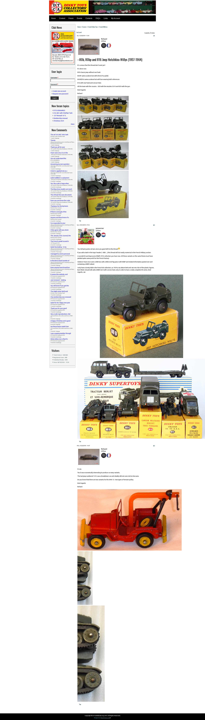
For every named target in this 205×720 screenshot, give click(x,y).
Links (106, 18)
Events (79, 18)
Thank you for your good (59, 308)
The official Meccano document (61, 195)
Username (54, 77)
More (72, 124)
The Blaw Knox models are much (61, 189)
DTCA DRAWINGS (59, 110)
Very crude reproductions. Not (60, 314)
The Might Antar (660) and (59, 291)
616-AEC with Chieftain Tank (62, 113)
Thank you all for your (58, 147)
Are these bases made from (60, 326)
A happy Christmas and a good (60, 321)
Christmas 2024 (58, 121)
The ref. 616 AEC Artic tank (59, 134)
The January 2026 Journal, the (61, 236)
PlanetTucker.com (106, 717)
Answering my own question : (60, 164)
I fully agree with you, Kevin (60, 230)
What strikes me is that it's (59, 339)
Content (62, 18)
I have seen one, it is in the (59, 153)
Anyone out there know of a (60, 217)
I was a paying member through (61, 333)
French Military (103, 27)
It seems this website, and (59, 274)
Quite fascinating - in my (58, 247)
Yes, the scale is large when (60, 183)
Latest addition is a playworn (60, 178)
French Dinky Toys (93, 27)
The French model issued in (60, 241)
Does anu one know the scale (60, 200)
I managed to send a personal (60, 254)
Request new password (60, 94)
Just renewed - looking (58, 280)
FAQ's (98, 18)
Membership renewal (60, 118)
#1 (154, 36)
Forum (71, 18)
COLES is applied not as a (59, 171)
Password (54, 84)
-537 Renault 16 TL (59, 115)
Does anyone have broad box (60, 267)
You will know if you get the (60, 286)
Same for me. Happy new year (60, 303)
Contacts (89, 18)
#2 (154, 225)
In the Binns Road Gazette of (60, 261)
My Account (115, 18)
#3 (154, 446)
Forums (84, 27)
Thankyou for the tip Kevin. (59, 206)
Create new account (59, 91)
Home (53, 18)
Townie (53, 140)
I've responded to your (58, 223)
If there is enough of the (58, 212)
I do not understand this (58, 158)
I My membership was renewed (61, 297)
